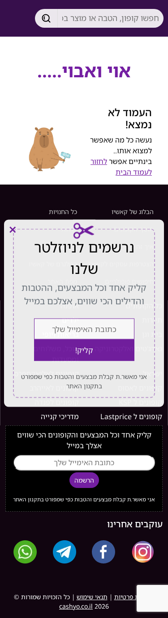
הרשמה (84, 480)
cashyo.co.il (76, 606)
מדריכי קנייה (60, 416)
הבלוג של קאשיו (133, 211)
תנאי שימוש (92, 597)
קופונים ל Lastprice (131, 416)
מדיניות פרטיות (134, 597)
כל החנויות (63, 211)
